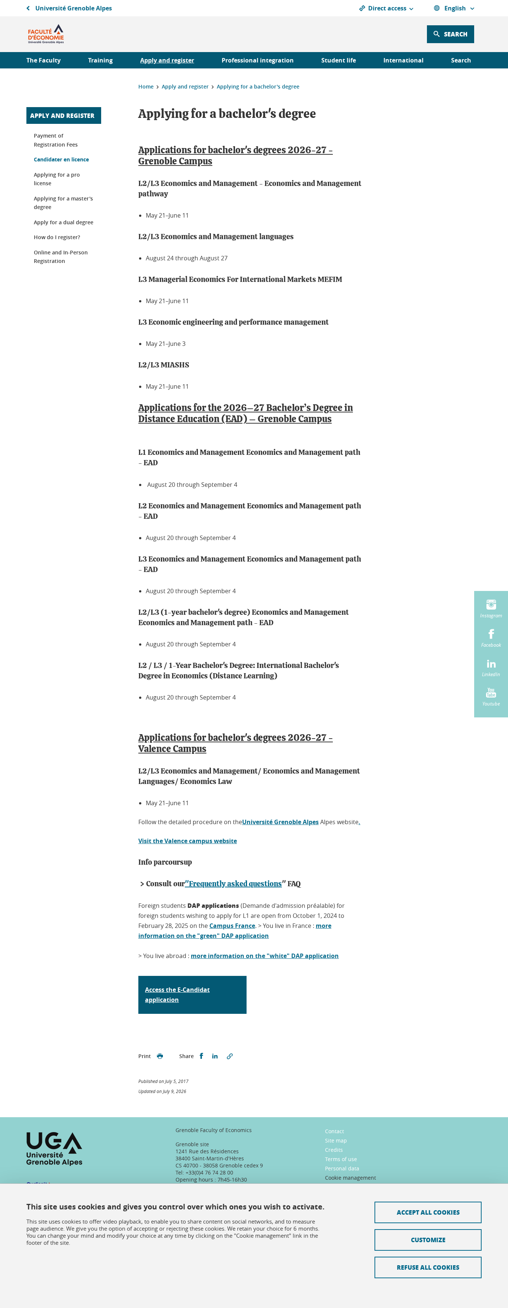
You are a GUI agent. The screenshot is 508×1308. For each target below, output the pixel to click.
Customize (428, 1239)
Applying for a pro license (57, 179)
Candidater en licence (61, 159)
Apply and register (62, 115)
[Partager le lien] (229, 1056)
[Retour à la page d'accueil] (45, 34)
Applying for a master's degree (63, 203)
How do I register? (57, 237)
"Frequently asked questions (233, 884)
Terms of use (341, 1159)
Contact (334, 1131)
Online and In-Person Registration (61, 257)
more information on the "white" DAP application (265, 956)
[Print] (159, 1056)
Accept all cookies (428, 1212)
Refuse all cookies (428, 1267)
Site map (336, 1140)
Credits (334, 1149)
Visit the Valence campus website (187, 841)
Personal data (342, 1168)
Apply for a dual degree (63, 222)
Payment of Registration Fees (56, 140)
